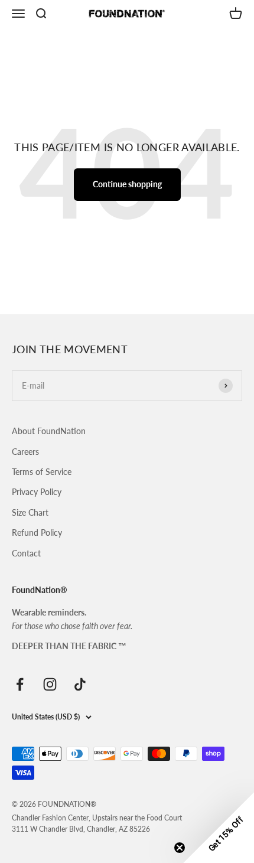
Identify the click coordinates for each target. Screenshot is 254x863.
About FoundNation (49, 431)
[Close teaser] (179, 848)
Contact (26, 553)
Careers (25, 452)
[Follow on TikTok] (80, 684)
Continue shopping (127, 184)
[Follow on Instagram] (50, 684)
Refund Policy (37, 532)
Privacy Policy (36, 492)
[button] (218, 827)
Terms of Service (41, 472)
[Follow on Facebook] (20, 684)
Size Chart (30, 512)
